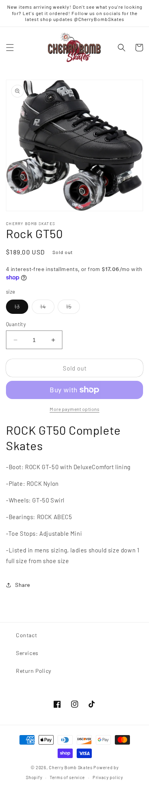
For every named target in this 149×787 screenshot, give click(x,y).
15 (73, 308)
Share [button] (22, 584)
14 (47, 308)
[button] (10, 47)
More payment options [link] (74, 409)
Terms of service (67, 777)
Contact (26, 635)
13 (21, 308)
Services (27, 652)
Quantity (16, 324)
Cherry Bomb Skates (71, 767)
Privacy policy (108, 777)
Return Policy (33, 670)
